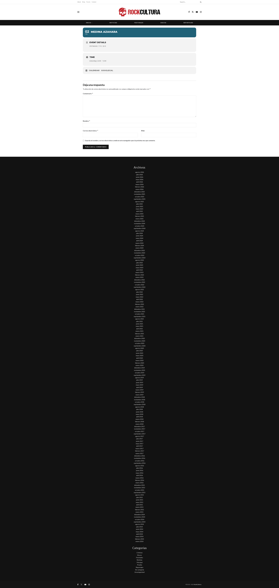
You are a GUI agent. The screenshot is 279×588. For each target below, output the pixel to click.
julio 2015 (139, 497)
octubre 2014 (139, 519)
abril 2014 (139, 534)
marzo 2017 (139, 448)
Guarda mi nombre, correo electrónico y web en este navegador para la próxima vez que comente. (120, 140)
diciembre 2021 (139, 309)
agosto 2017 (139, 436)
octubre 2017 (139, 431)
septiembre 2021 (139, 316)
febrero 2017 (139, 451)
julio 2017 (139, 439)
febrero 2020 (139, 363)
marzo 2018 (139, 419)
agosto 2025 (139, 201)
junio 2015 (139, 500)
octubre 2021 (139, 314)
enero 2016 (139, 483)
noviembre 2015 (139, 487)
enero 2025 (139, 219)
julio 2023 (139, 263)
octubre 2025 (139, 197)
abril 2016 (139, 475)
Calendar (94, 70)
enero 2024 (139, 248)
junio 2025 (139, 206)
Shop (83, 2)
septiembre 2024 (139, 228)
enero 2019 (139, 395)
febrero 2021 (139, 333)
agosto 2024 (139, 231)
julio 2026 (139, 174)
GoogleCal (107, 70)
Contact (94, 2)
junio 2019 (139, 382)
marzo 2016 (139, 478)
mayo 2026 (139, 179)
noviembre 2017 (139, 429)
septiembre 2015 (139, 492)
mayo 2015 (139, 502)
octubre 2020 (139, 343)
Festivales (138, 22)
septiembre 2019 (139, 375)
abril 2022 (139, 299)
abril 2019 (139, 387)
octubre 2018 (139, 402)
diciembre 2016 (139, 456)
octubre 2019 (139, 373)
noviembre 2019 (139, 370)
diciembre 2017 (139, 426)
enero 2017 (139, 453)
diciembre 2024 (139, 221)
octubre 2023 (139, 255)
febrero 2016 (139, 480)
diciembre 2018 (139, 397)
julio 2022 (139, 292)
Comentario (88, 94)
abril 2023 (139, 270)
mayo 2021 (139, 326)
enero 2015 (139, 512)
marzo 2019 (139, 390)
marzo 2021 (139, 331)
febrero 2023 (139, 275)
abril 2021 (139, 329)
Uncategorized (139, 572)
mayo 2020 (139, 355)
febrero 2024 (139, 245)
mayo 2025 (139, 209)
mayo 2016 (139, 473)
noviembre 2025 (139, 194)
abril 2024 (139, 241)
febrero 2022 (139, 304)
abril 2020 (139, 358)
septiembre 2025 (139, 199)
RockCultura (197, 584)
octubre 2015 (139, 490)
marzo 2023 (139, 272)
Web (143, 131)
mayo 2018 (139, 414)
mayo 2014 (139, 532)
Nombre (86, 121)
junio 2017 (139, 441)
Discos (163, 22)
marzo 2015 (139, 507)
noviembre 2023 (139, 253)
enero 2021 (139, 336)
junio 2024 (139, 236)
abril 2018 (139, 417)
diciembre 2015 (139, 485)
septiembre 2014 (139, 522)
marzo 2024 (139, 243)
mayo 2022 (139, 297)
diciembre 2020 (139, 338)
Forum (88, 2)
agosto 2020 (139, 348)
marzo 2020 (139, 360)
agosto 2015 (139, 495)
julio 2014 (139, 527)
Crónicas (140, 553)
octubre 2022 (139, 285)
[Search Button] (200, 2)
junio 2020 (139, 353)
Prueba (139, 565)
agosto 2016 (139, 466)
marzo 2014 (139, 536)
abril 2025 (139, 211)
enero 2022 (139, 307)
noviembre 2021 (139, 311)
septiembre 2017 (139, 434)
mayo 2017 (139, 443)
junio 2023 (139, 265)
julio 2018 (139, 409)
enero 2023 (139, 277)
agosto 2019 (139, 377)
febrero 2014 (139, 539)
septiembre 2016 (139, 463)
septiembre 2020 (139, 346)
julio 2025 (139, 204)
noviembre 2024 (139, 223)
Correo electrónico (90, 131)
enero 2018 (139, 424)
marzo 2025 (139, 214)
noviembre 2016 (139, 458)
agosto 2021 (139, 319)
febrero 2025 (139, 216)
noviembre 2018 (139, 400)
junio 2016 (139, 470)
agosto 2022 (139, 289)
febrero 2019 (139, 392)
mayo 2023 (139, 267)
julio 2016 (139, 468)
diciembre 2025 (139, 192)
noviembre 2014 (139, 517)
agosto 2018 (139, 407)
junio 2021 (139, 324)
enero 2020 (139, 365)
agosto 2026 (139, 172)
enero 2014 (139, 541)
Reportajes (188, 22)
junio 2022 (139, 294)
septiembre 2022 (139, 287)
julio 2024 (139, 233)
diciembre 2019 (139, 368)
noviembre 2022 (139, 282)
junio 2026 (139, 177)
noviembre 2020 (139, 341)
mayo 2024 (139, 238)
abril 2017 (139, 446)
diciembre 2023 (139, 250)
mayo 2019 (139, 385)
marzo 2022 (139, 302)
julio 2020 (139, 351)
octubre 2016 (139, 461)
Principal (139, 562)
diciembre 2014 (139, 514)
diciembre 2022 (139, 280)
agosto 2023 (139, 260)
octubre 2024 (139, 226)
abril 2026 (139, 182)
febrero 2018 (139, 421)
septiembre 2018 (139, 404)
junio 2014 (139, 529)
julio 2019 (139, 380)
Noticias (113, 22)
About (79, 2)
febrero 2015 (139, 510)
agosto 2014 (139, 524)
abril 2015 (139, 505)
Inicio (88, 22)
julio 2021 (139, 321)
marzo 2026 (139, 184)
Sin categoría (139, 570)
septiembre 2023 (139, 258)
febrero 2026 (139, 187)
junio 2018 (139, 412)
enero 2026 (139, 189)
